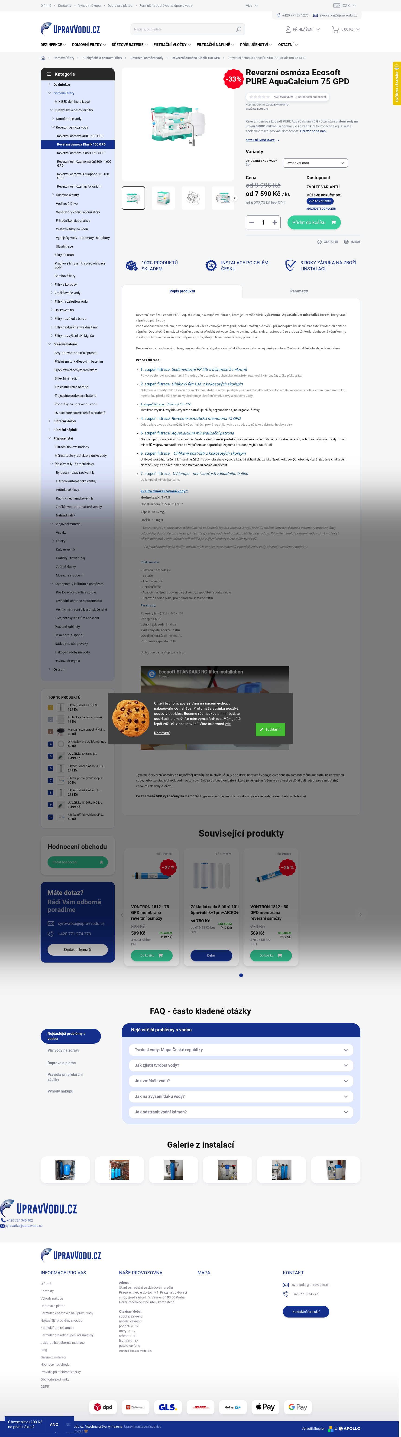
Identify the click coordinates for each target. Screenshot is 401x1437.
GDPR (45, 1386)
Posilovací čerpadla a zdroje (76, 592)
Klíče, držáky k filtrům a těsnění (77, 618)
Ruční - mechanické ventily (75, 498)
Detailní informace (260, 140)
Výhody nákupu (89, 5)
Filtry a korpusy (66, 284)
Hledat (239, 29)
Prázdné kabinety (67, 627)
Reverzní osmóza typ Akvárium (79, 186)
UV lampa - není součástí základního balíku (209, 474)
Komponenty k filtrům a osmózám (79, 584)
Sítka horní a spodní (69, 635)
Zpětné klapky (66, 567)
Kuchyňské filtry (67, 195)
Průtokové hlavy (67, 490)
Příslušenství (63, 438)
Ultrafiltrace (64, 246)
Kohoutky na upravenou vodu (76, 404)
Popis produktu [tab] (182, 291)
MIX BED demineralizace (72, 101)
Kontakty (64, 5)
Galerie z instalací (53, 1357)
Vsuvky (61, 532)
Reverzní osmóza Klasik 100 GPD (81, 144)
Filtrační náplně (65, 430)
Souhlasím (273, 729)
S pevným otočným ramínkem (76, 370)
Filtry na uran (64, 255)
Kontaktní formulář (77, 949)
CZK (346, 5)
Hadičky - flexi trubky (71, 558)
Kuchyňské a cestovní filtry (74, 110)
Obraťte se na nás (313, 131)
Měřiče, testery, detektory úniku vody (81, 455)
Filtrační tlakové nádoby (72, 447)
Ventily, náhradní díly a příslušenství (81, 609)
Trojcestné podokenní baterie (75, 395)
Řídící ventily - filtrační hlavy (74, 464)
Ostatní (59, 669)
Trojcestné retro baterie (71, 387)
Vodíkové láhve (67, 203)
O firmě (46, 5)
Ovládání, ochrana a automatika (79, 601)
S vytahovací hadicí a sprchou (76, 353)
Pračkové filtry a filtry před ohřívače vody (80, 265)
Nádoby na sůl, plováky (71, 644)
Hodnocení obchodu (55, 1364)
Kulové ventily (66, 549)
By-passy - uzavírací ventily (75, 472)
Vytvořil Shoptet (313, 1428)
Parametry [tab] (299, 291)
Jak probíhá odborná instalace (62, 1342)
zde (228, 724)
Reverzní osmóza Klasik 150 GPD (80, 153)
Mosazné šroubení (69, 575)
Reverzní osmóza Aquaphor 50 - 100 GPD (83, 176)
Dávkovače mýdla (67, 661)
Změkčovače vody (68, 293)
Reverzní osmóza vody (72, 127)
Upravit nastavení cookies (142, 1426)
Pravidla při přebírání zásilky (61, 1372)
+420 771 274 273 (74, 933)
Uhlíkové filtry (64, 310)
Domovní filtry (64, 93)
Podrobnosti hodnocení (311, 97)
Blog (44, 1350)
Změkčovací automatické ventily (79, 507)
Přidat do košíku (309, 222)
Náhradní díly (65, 515)
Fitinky (60, 541)
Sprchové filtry (65, 276)
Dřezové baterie (65, 344)
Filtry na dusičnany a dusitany (76, 327)
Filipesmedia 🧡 (76, 1431)
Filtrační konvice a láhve (73, 220)
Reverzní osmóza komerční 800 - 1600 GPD (84, 163)
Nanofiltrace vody (68, 119)
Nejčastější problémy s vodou (61, 1320)
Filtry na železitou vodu (71, 301)
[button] (241, 975)
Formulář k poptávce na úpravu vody (165, 5)
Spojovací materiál (68, 524)
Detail (211, 955)
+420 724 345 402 (19, 1220)
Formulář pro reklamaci (57, 1328)
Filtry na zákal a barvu (70, 319)
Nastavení (162, 733)
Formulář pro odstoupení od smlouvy (67, 1335)
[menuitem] (54, 45)
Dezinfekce (62, 84)
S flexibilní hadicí (66, 378)
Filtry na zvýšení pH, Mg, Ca (74, 336)
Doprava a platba (120, 5)
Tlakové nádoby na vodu (72, 652)
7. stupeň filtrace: (156, 474)
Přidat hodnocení (64, 862)
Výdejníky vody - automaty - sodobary (83, 238)
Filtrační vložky (65, 421)
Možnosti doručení (321, 208)
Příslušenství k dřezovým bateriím (79, 361)
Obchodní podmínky (55, 1379)
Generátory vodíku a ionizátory (78, 212)
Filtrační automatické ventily (76, 481)
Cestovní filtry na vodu (72, 229)
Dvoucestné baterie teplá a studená (80, 413)
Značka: (257, 108)
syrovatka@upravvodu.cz (81, 923)
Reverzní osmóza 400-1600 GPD (80, 136)
